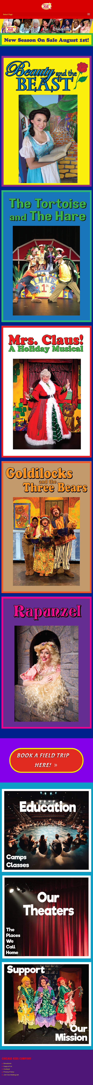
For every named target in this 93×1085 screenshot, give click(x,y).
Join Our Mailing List (11, 1075)
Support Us (8, 1066)
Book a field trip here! (43, 760)
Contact (7, 1069)
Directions (7, 1063)
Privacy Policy (9, 1072)
